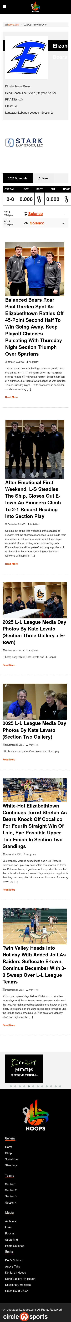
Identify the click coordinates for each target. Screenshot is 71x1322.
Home (9, 1147)
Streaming (11, 1240)
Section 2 (11, 1190)
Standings (11, 1165)
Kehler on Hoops (15, 1272)
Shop (8, 1153)
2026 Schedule (17, 178)
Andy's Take (12, 1266)
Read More (11, 397)
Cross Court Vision (16, 1291)
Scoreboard (12, 1159)
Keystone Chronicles (18, 1285)
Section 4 (11, 1202)
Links (8, 1227)
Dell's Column (13, 1260)
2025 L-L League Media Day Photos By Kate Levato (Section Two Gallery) (34, 729)
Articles (43, 178)
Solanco (35, 213)
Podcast (10, 1233)
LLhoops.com (12, 24)
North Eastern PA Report (20, 1279)
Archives (10, 1221)
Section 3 (11, 1196)
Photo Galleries (14, 1246)
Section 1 (11, 1184)
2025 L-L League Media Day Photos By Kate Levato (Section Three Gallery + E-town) (34, 632)
